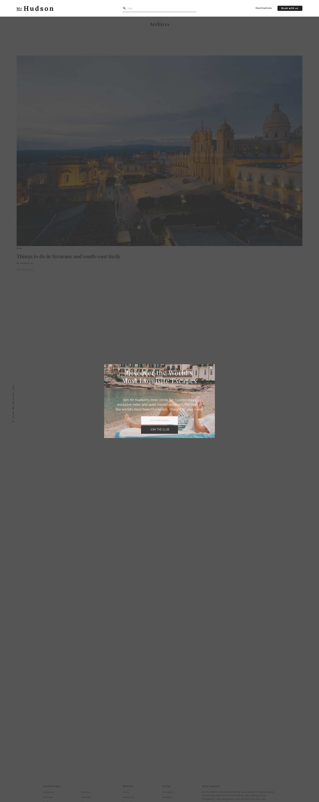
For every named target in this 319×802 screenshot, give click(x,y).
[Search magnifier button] (124, 8)
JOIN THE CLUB (159, 429)
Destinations (264, 8)
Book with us (289, 8)
